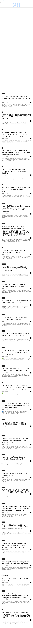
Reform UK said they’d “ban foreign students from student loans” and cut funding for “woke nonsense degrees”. (15, 596)
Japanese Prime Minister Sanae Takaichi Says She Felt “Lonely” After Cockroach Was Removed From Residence (16, 508)
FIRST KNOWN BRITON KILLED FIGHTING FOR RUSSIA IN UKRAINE (14, 423)
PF (2, 112)
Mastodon (2, 0)
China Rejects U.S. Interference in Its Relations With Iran (14, 474)
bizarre (3, 503)
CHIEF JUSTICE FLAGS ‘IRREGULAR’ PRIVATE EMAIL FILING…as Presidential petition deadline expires (16, 153)
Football (3, 264)
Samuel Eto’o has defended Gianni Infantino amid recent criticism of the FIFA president (15, 269)
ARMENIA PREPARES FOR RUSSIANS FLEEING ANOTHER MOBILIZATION (15, 370)
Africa (3, 203)
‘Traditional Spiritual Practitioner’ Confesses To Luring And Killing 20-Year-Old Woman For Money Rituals (16, 527)
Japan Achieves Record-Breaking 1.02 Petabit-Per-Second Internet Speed (15, 458)
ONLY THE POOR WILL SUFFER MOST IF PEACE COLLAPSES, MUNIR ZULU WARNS (16, 189)
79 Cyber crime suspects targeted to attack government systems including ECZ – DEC (16, 98)
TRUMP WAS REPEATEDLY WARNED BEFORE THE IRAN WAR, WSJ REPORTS (16, 491)
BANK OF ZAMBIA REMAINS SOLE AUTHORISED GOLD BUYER (14, 251)
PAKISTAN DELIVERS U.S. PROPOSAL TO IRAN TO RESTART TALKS (16, 302)
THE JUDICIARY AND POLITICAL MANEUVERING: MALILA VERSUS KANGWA (14, 171)
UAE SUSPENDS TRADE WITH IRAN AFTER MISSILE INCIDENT (14, 318)
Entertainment (5, 575)
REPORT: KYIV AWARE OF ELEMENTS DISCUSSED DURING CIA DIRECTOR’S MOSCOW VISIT (15, 352)
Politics (3, 281)
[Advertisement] (16, 24)
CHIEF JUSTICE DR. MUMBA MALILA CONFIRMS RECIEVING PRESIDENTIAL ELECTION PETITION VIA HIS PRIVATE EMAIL (16, 615)
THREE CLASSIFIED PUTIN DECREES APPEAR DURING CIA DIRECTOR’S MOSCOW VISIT (15, 440)
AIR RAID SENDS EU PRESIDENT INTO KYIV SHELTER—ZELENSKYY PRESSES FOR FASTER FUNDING (15, 405)
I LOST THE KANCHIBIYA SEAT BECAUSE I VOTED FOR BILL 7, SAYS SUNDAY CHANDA (16, 117)
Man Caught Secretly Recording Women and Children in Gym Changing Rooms (16, 563)
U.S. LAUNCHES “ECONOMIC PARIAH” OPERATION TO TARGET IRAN (15, 335)
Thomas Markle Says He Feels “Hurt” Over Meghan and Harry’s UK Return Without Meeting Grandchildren (15, 545)
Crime (3, 93)
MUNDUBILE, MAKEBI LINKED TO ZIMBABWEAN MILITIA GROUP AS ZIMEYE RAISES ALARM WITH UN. (14, 134)
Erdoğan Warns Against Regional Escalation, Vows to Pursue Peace (14, 285)
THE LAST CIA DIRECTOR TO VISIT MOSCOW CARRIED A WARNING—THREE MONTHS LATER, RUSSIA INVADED (16, 387)
